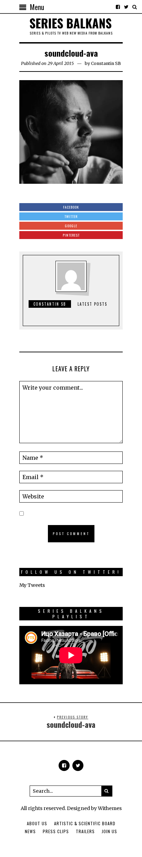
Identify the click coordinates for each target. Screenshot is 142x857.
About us (37, 823)
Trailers (85, 831)
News (30, 831)
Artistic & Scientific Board (84, 823)
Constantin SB (106, 63)
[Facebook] (118, 7)
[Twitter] (126, 7)
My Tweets (32, 585)
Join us (109, 831)
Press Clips (56, 831)
